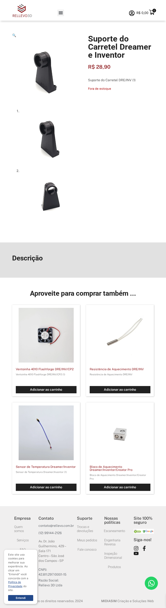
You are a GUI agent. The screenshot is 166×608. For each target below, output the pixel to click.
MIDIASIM (109, 601)
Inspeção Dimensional (113, 556)
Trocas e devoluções (85, 529)
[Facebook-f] (144, 548)
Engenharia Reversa (112, 542)
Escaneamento (114, 531)
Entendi (21, 597)
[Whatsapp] (151, 583)
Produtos (114, 567)
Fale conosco (87, 549)
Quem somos (19, 529)
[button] (60, 13)
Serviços (23, 540)
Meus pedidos (87, 540)
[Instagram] (136, 548)
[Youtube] (136, 553)
